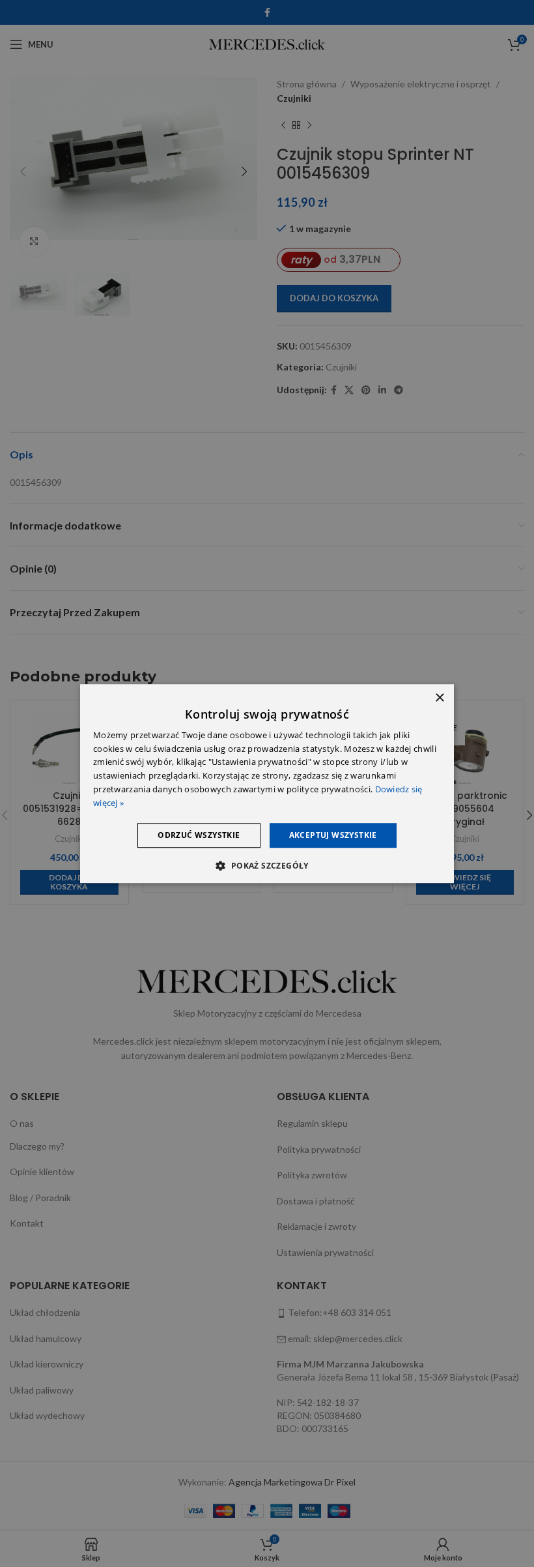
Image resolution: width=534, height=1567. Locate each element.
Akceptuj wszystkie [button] (333, 835)
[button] (266, 865)
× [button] (439, 698)
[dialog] (267, 784)
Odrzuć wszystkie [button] (199, 835)
